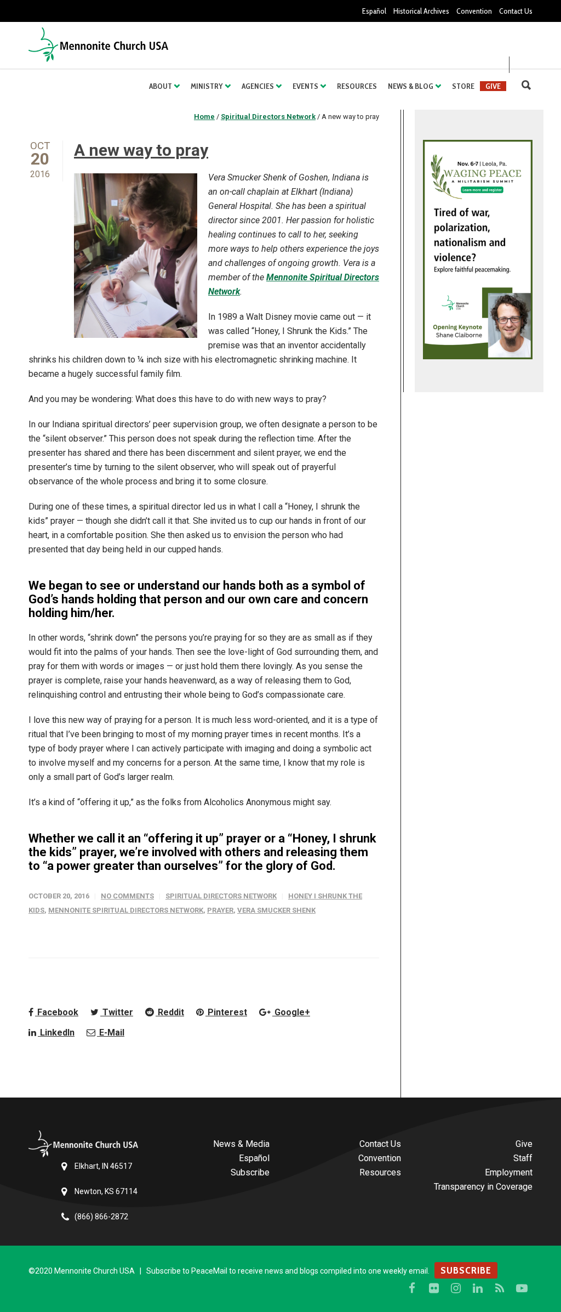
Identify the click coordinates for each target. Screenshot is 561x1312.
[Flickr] (434, 1288)
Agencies (258, 86)
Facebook (56, 1012)
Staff (523, 1158)
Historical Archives (421, 11)
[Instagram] (456, 1288)
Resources (357, 86)
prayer (220, 910)
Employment (509, 1172)
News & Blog (410, 86)
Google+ (291, 1012)
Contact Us (516, 11)
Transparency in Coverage (483, 1186)
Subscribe (250, 1172)
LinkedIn (56, 1032)
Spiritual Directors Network (221, 896)
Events (305, 86)
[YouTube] (522, 1288)
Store (463, 86)
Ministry (207, 86)
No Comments (127, 896)
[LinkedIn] (478, 1288)
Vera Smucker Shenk (276, 910)
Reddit (170, 1012)
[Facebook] (412, 1288)
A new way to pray (141, 150)
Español (374, 11)
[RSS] (500, 1288)
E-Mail (110, 1032)
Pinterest (226, 1012)
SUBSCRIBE (465, 1270)
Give (493, 86)
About (160, 86)
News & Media (241, 1144)
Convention (474, 11)
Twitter (116, 1012)
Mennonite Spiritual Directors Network (125, 910)
